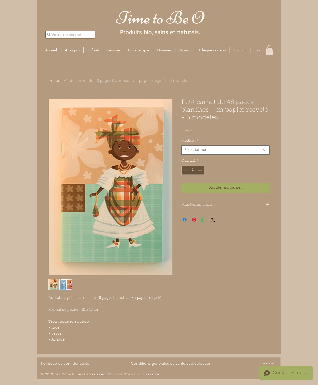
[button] (93, 50)
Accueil (55, 81)
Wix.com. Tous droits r (127, 374)
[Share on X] (213, 220)
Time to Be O (160, 17)
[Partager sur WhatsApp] (203, 220)
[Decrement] (185, 170)
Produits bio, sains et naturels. (160, 32)
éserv (152, 374)
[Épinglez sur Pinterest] (194, 220)
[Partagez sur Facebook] (185, 220)
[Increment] (200, 170)
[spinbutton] (192, 170)
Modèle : (190, 141)
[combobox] (225, 150)
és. (159, 374)
